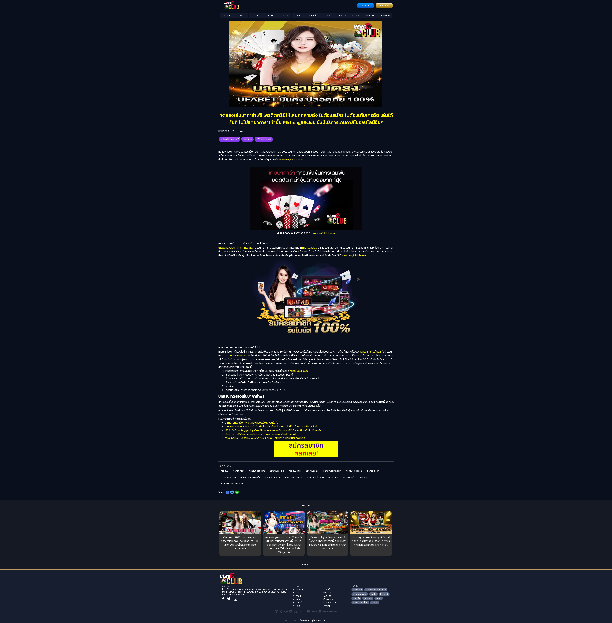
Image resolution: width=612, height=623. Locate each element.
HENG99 (227, 15)
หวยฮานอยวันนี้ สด (293, 477)
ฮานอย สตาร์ (348, 477)
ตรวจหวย (357, 589)
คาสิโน (256, 15)
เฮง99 (374, 602)
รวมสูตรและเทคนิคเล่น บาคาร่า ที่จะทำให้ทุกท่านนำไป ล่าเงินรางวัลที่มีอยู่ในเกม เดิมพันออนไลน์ (271, 426)
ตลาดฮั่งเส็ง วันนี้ (228, 477)
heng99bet (238, 470)
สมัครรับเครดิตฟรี (229, 139)
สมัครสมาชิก (384, 5)
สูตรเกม (384, 15)
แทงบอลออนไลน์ (360, 602)
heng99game (312, 470)
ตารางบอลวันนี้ (359, 594)
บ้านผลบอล (355, 15)
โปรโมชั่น (313, 15)
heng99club (295, 470)
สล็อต (270, 15)
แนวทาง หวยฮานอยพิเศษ (232, 483)
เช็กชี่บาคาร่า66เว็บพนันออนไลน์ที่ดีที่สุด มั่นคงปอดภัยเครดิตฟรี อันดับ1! (260, 434)
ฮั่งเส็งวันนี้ (333, 477)
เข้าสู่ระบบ (365, 5)
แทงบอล (327, 15)
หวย (241, 15)
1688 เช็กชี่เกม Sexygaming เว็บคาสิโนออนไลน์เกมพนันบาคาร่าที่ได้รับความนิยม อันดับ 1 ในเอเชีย (273, 430)
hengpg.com (373, 470)
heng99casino (277, 470)
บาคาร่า (284, 15)
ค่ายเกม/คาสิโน (370, 15)
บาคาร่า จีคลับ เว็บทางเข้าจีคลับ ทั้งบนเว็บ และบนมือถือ (252, 422)
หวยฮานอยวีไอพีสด (315, 477)
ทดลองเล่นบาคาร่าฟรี (250, 477)
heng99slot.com (354, 470)
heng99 (224, 470)
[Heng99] (288, 5)
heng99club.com (237, 355)
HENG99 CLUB (226, 131)
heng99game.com (332, 470)
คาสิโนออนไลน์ (309, 248)
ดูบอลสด (342, 15)
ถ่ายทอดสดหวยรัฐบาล (376, 589)
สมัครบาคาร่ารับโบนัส (370, 352)
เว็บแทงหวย (364, 477)
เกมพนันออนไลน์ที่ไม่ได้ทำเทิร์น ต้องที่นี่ (237, 248)
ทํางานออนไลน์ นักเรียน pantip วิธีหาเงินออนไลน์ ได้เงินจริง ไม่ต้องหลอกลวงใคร (265, 438)
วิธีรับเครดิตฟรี (263, 139)
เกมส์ (299, 15)
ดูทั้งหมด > (306, 564)
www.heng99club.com (291, 159)
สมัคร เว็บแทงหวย (272, 477)
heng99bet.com (257, 470)
